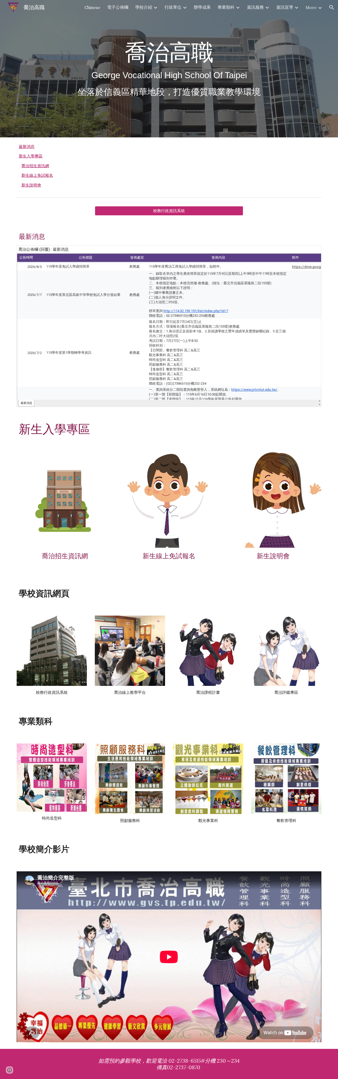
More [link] (311, 7)
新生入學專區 (31, 156)
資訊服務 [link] (255, 7)
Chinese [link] (92, 7)
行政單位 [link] (173, 7)
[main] (169, 69)
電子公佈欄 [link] (117, 7)
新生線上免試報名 (37, 175)
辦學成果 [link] (202, 7)
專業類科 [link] (226, 7)
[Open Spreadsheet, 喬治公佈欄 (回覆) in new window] (311, 252)
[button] (331, 7)
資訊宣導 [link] (284, 7)
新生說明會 (31, 185)
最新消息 (27, 147)
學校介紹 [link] (143, 7)
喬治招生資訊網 (35, 166)
